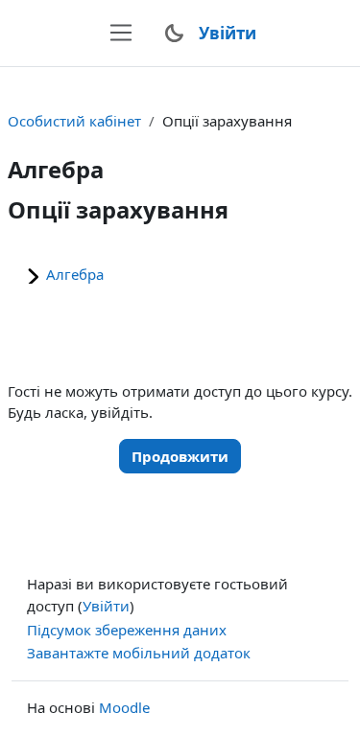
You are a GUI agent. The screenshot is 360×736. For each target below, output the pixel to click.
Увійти (227, 33)
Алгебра (75, 274)
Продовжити (180, 456)
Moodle (124, 707)
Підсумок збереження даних (127, 629)
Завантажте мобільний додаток (139, 652)
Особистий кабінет (74, 120)
